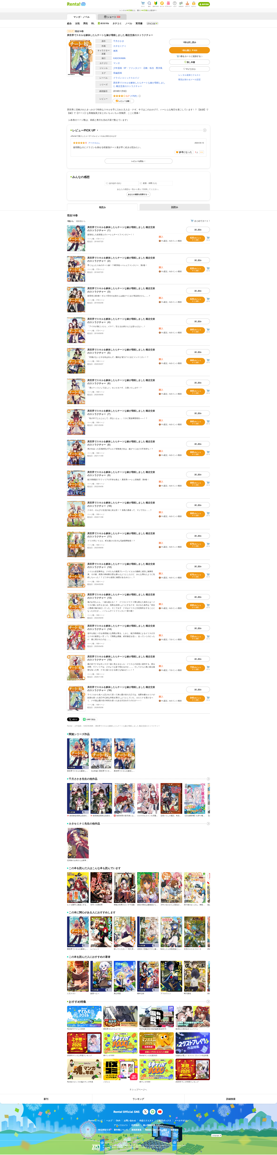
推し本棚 (191, 62)
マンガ (116, 62)
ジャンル (151, 23)
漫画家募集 (136, 1129)
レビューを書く (125, 101)
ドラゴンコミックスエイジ (126, 77)
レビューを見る (137, 161)
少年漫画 (117, 67)
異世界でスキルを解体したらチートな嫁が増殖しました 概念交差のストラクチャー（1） (121, 228)
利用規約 (135, 1125)
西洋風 (159, 67)
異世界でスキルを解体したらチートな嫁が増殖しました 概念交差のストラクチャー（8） (121, 443)
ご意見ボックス (164, 1120)
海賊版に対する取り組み (156, 1129)
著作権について (121, 1129)
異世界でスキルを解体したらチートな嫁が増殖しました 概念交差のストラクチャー (139, 84)
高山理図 (117, 993)
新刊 (46, 1098)
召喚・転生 (148, 67)
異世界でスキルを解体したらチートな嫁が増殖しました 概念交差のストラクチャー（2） (121, 259)
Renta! (69, 726)
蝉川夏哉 (187, 993)
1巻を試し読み (189, 42)
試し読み (198, 229)
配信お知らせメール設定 (189, 79)
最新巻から (81, 221)
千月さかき (118, 40)
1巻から (70, 221)
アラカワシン (166, 993)
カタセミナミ (119, 45)
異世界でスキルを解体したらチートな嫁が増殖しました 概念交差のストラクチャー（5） (121, 351)
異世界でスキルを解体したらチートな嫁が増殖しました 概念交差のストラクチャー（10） (121, 504)
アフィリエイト (121, 1125)
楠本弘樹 (140, 993)
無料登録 (205, 4)
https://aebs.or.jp (108, 1149)
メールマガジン (182, 1120)
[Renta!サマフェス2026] (83, 4)
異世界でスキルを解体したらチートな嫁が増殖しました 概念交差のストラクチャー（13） (121, 596)
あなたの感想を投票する (137, 194)
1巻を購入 (189, 50)
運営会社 (175, 1129)
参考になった (185, 152)
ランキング (138, 1098)
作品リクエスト (146, 1120)
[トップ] (73, 4)
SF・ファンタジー (133, 67)
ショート (113, 16)
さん (94, 142)
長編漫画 (117, 72)
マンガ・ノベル (81, 16)
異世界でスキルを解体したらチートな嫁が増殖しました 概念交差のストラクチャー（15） (121, 658)
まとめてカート (201, 220)
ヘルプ (109, 1120)
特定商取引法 (104, 1129)
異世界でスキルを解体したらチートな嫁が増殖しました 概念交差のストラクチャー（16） (121, 688)
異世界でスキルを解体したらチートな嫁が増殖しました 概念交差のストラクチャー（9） (121, 473)
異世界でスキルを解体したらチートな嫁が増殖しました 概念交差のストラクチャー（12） (121, 565)
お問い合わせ (130, 1120)
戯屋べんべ (94, 993)
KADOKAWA (119, 58)
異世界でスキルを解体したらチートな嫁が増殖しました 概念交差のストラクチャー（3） (121, 290)
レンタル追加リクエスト (189, 74)
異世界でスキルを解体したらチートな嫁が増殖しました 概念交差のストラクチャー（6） (121, 381)
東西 (115, 50)
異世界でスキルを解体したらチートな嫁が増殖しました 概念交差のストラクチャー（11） (121, 535)
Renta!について (95, 1120)
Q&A (118, 1120)
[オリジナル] (103, 23)
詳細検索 (230, 1098)
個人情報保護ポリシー (153, 1125)
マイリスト (191, 68)
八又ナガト (71, 993)
